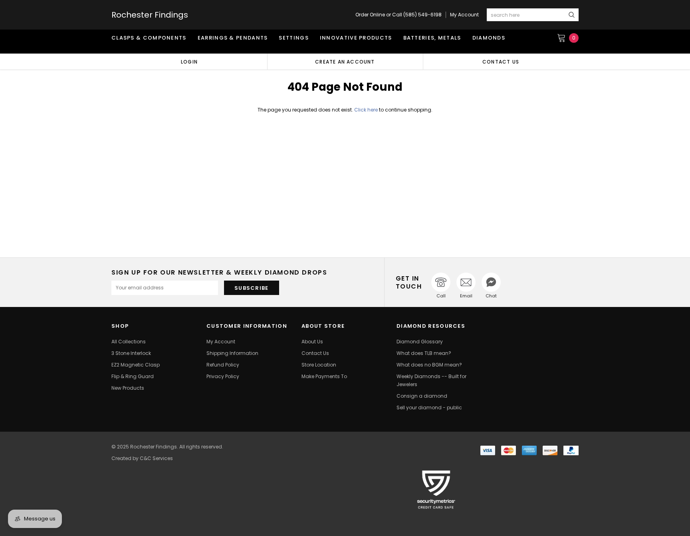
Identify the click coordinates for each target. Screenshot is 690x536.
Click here (366, 109)
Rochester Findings (149, 14)
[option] (189, 62)
